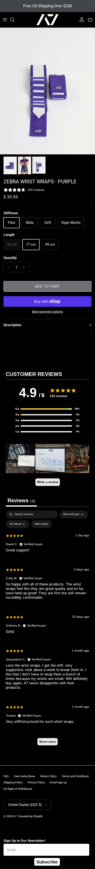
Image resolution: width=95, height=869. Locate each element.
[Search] (14, 20)
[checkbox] (41, 524)
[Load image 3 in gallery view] (47, 91)
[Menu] (5, 20)
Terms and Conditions (75, 776)
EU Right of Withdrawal (18, 788)
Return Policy (48, 776)
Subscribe (47, 861)
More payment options (47, 311)
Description (12, 325)
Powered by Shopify (30, 816)
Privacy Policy (36, 782)
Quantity (10, 258)
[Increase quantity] (25, 267)
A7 (15, 816)
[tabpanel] (47, 630)
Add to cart (47, 286)
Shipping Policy (13, 782)
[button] (47, 409)
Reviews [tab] (21, 500)
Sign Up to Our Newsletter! (24, 840)
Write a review (47, 482)
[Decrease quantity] (7, 267)
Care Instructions (24, 776)
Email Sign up (58, 782)
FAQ (6, 776)
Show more (47, 741)
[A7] (47, 19)
